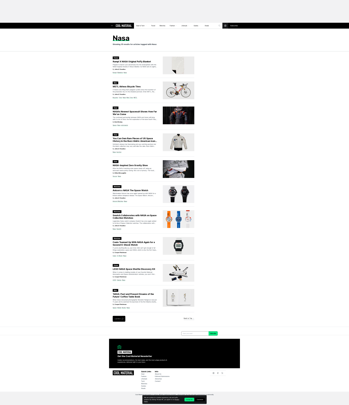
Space (115, 125)
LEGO (114, 280)
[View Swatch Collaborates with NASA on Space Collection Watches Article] (178, 219)
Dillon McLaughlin (120, 173)
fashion (143, 376)
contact (157, 381)
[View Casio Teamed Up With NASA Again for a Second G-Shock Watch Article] (178, 246)
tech (143, 381)
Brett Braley (118, 122)
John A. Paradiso (120, 69)
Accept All (189, 399)
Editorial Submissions (162, 376)
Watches (162, 26)
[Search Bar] (219, 26)
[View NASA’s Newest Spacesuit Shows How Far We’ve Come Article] (178, 115)
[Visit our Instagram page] (225, 26)
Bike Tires (130, 97)
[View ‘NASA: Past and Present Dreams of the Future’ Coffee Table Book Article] (178, 298)
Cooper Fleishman (121, 252)
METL (135, 97)
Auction (119, 152)
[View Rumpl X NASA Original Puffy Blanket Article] (178, 65)
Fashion (172, 26)
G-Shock (119, 256)
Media (119, 307)
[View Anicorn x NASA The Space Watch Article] (178, 194)
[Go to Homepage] (124, 26)
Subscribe (234, 26)
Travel (153, 26)
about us (158, 374)
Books (124, 307)
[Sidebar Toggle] (112, 25)
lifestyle (144, 379)
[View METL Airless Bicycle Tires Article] (178, 90)
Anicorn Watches (118, 201)
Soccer (115, 176)
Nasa (125, 72)
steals (207, 26)
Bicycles (115, 97)
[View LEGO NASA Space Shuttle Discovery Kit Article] (178, 273)
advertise (158, 379)
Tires (120, 97)
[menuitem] (141, 26)
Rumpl (115, 72)
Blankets (120, 72)
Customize (200, 399)
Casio (114, 256)
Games (119, 280)
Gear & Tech (140, 26)
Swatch (119, 229)
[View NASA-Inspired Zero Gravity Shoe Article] (178, 169)
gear (143, 374)
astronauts (124, 125)
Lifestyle (184, 26)
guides (143, 386)
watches (144, 384)
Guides (196, 26)
